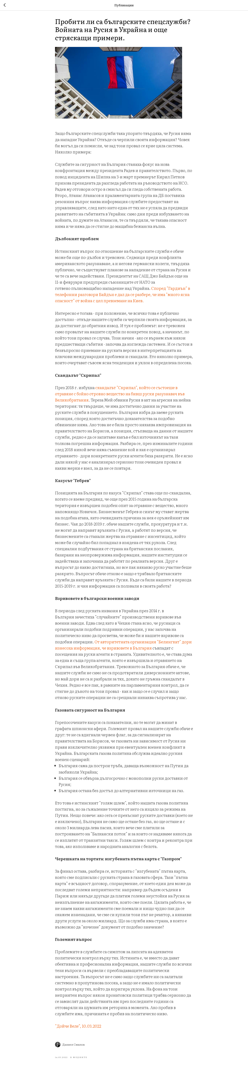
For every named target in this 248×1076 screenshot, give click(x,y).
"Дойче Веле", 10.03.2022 (78, 1026)
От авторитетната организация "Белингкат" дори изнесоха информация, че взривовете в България (123, 645)
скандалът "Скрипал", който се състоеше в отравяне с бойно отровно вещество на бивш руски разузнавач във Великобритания (120, 393)
